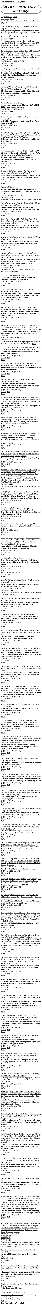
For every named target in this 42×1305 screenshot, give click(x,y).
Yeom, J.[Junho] (6, 203)
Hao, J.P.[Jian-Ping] (30, 650)
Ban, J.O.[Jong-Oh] (34, 704)
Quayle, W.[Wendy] (23, 173)
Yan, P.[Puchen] (6, 759)
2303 (8, 837)
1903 (8, 165)
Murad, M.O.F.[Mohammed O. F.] (22, 542)
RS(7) (2, 95)
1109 (8, 1278)
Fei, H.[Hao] (5, 666)
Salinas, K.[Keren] (20, 289)
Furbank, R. (4, 1252)
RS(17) (3, 1046)
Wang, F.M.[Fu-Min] (21, 53)
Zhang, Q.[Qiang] (15, 630)
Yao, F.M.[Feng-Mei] (16, 582)
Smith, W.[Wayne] (18, 476)
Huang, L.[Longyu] (7, 997)
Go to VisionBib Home (8, 2)
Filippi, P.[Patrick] (13, 436)
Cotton (12, 19)
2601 (10, 1240)
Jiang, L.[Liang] (6, 1116)
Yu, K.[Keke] (10, 915)
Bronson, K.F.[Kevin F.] (8, 89)
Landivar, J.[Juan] (14, 205)
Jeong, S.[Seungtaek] (7, 704)
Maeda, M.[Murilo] (18, 255)
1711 (8, 145)
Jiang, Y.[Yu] (25, 327)
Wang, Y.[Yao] (31, 913)
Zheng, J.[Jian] (15, 897)
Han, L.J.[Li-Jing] (6, 648)
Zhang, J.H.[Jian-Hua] (21, 997)
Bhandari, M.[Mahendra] (31, 941)
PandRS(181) (5, 588)
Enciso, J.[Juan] (13, 963)
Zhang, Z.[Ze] (32, 632)
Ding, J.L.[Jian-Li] (17, 648)
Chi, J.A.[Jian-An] (35, 1114)
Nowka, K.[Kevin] (35, 939)
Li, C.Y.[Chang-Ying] (22, 117)
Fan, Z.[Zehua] (14, 666)
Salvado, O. (18, 1250)
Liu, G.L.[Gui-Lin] (16, 614)
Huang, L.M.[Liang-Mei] (22, 27)
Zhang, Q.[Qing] (32, 494)
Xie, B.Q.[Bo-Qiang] (16, 650)
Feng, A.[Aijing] (6, 379)
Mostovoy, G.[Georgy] (20, 275)
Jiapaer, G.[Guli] (19, 51)
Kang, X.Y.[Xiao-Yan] (33, 791)
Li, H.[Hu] (8, 899)
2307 (8, 889)
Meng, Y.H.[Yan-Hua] (15, 397)
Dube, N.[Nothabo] (19, 454)
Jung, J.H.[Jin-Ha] (17, 203)
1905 (11, 267)
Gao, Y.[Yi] (4, 1178)
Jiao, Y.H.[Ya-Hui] (29, 1200)
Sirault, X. (26, 1250)
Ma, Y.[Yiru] (4, 630)
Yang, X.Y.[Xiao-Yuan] (15, 349)
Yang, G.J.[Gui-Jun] (27, 135)
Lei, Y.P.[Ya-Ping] (34, 1198)
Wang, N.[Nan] (5, 524)
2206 (8, 574)
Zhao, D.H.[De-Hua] (7, 27)
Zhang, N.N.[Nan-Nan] (8, 879)
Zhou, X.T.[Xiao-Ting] (7, 825)
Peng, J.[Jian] (9, 600)
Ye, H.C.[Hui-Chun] (7, 400)
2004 (8, 358)
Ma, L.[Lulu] (34, 630)
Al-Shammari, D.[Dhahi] (9, 434)
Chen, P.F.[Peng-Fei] (7, 508)
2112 (8, 608)
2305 (8, 853)
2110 (11, 590)
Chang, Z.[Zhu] (30, 895)
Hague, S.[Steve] (6, 476)
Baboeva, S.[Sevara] (7, 865)
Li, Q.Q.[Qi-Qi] (5, 614)
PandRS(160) (5, 338)
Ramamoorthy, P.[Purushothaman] (12, 736)
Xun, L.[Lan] (5, 580)
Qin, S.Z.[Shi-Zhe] (6, 793)
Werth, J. (18, 103)
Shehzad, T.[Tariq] (35, 329)
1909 (8, 283)
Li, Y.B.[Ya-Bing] (24, 1207)
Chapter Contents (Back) (9, 17)
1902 (8, 231)
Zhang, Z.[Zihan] (31, 1160)
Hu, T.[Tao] (4, 598)
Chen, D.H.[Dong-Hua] (17, 895)
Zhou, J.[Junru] (12, 1094)
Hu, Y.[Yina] (12, 598)
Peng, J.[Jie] (16, 845)
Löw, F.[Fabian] (27, 69)
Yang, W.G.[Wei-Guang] (13, 777)
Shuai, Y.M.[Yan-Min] (21, 859)
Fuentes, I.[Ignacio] (23, 434)
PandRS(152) (5, 265)
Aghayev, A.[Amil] (7, 979)
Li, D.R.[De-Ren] (16, 686)
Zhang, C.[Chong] (27, 1136)
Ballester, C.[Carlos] (7, 171)
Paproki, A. (4, 1250)
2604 (8, 1173)
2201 (8, 642)
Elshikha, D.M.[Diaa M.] (19, 153)
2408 (8, 974)
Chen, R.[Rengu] (26, 668)
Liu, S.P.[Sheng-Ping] (7, 1198)
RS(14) (6, 572)
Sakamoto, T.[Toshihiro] (8, 187)
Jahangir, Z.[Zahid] (34, 690)
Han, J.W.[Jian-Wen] (7, 843)
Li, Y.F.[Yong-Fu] (27, 1054)
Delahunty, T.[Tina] (22, 89)
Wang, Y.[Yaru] (5, 1207)
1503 (8, 81)
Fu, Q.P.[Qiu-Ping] (20, 223)
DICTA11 (3, 1258)
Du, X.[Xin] (11, 919)
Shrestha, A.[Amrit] (7, 740)
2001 (11, 340)
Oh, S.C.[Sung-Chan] (7, 452)
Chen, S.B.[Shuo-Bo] (7, 223)
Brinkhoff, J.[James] (20, 237)
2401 (8, 929)
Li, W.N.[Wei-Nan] (7, 995)
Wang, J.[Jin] (26, 793)
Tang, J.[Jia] (9, 494)
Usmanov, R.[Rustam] (33, 863)
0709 (11, 39)
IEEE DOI (4, 1238)
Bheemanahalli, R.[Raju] (18, 743)
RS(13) (3, 530)
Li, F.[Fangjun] (13, 1138)
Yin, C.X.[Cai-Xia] (6, 720)
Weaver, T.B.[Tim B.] (32, 538)
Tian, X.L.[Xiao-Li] (11, 1140)
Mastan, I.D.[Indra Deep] (30, 1228)
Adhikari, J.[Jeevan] (22, 329)
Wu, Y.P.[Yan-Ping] (28, 688)
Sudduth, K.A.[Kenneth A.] (9, 381)
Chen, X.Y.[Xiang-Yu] (7, 809)
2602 (8, 1128)
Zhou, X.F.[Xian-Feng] (8, 402)
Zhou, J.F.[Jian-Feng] (18, 379)
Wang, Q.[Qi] (16, 1116)
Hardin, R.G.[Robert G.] (14, 1038)
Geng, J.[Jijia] (19, 915)
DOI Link (3, 81)
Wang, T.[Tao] (15, 668)
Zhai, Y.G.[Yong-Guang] (18, 524)
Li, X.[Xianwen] (33, 221)
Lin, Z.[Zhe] (4, 558)
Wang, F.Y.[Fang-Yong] (21, 508)
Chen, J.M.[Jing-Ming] (32, 51)
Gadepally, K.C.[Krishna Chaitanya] (24, 937)
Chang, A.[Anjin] (29, 203)
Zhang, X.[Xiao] (21, 879)
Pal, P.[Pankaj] (17, 941)
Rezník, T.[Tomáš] (19, 979)
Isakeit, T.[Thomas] (15, 365)
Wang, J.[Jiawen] (6, 845)
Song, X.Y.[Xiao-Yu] (7, 133)
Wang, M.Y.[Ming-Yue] (22, 843)
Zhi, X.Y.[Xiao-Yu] (6, 1200)
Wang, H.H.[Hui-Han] (8, 722)
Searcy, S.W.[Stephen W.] (16, 959)
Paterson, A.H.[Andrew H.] (12, 327)
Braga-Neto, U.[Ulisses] (32, 959)
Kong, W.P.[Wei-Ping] (33, 400)
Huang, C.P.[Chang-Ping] (19, 632)
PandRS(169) (5, 482)
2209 (8, 769)
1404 (11, 63)
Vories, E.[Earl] (30, 379)
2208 (8, 753)
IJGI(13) (3, 987)
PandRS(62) (4, 37)
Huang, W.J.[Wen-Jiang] (21, 137)
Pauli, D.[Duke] (27, 155)
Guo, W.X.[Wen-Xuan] (28, 347)
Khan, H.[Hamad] (18, 1205)
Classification (5, 19)
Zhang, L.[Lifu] (5, 632)
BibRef (17, 47)
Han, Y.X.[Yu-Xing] (19, 400)
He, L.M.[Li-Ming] (7, 275)
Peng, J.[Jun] (32, 997)
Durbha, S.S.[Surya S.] (25, 1266)
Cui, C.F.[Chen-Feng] (21, 221)
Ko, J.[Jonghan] (6, 706)
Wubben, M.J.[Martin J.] (19, 738)
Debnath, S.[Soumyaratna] (31, 1224)
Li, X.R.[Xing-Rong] (7, 492)
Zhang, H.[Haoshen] (31, 1205)
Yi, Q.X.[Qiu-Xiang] (7, 51)
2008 (8, 428)
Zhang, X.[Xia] (29, 1178)
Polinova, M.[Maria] (7, 289)
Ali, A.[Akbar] (5, 1224)
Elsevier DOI (5, 39)
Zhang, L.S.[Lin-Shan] (22, 722)
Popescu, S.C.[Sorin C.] (8, 961)
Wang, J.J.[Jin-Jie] (30, 648)
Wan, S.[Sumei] (24, 1138)
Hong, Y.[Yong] (5, 686)
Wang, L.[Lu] (34, 827)
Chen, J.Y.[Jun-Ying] (30, 219)
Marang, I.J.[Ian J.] (7, 538)
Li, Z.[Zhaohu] (7, 921)
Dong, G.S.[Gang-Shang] (12, 1056)
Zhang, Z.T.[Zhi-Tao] (17, 219)
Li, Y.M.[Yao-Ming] (33, 861)
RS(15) (3, 835)
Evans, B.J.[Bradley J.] (8, 540)
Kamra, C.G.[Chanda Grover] (10, 1226)
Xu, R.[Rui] (33, 327)
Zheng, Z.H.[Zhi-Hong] (26, 1092)
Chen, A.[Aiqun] (35, 809)
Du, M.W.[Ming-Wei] (22, 919)
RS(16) (3, 927)
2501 (8, 1010)
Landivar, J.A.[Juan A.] (32, 1017)
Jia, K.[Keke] (23, 1158)
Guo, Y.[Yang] (17, 995)
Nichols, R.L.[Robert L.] (30, 365)
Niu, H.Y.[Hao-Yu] (18, 1015)
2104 (8, 532)
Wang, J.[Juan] (26, 777)
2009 (8, 446)
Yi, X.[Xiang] (25, 630)
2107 (8, 568)
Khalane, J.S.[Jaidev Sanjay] (29, 1226)
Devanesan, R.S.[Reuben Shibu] (11, 1228)
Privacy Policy (20, 2)
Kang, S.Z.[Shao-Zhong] (8, 761)
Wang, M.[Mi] (27, 686)
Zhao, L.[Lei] (25, 939)
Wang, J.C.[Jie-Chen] (22, 1114)
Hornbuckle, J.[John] (21, 171)
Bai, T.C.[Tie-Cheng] (31, 881)
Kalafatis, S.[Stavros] (27, 935)
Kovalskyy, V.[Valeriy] (29, 349)
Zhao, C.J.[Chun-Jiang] (13, 135)
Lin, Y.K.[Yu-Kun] (6, 347)
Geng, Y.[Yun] (14, 404)
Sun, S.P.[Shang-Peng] (8, 117)
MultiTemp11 (5, 1276)
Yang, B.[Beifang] (33, 1196)
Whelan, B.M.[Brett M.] (23, 540)
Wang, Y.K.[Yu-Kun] (7, 913)
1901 (8, 213)
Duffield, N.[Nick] (22, 1019)
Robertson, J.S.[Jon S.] (8, 329)
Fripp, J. (11, 1250)
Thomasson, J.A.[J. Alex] (21, 363)
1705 (8, 127)
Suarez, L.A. (4, 103)
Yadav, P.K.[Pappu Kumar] (9, 957)
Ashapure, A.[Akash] (7, 253)
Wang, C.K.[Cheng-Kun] (27, 666)
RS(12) (3, 356)
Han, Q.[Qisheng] (17, 759)
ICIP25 (3, 1236)
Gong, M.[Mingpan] (11, 1096)
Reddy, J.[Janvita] (6, 1015)
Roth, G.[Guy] (19, 544)
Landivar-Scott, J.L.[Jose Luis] (10, 939)
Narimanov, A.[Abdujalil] (17, 863)
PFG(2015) (4, 79)
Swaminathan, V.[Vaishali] (9, 1035)
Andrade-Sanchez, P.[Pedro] (13, 155)
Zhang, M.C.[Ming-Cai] (25, 917)
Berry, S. (32, 1250)
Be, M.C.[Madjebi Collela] (9, 1196)
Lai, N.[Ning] (25, 1056)
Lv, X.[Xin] (16, 720)
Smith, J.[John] (11, 173)
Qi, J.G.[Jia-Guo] (10, 29)
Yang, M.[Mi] (5, 791)
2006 (8, 392)
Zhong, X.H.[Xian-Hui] (8, 1114)
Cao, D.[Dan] (27, 580)
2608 (8, 1217)
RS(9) (2, 125)
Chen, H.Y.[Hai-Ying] (7, 221)
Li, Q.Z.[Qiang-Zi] (30, 915)
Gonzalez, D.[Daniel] (7, 456)
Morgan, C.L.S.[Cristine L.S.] (23, 1074)
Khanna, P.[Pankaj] (31, 1230)
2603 (8, 1152)
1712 (8, 181)
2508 (8, 1068)
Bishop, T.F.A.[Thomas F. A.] (29, 436)
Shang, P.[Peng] (32, 879)
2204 (8, 699)
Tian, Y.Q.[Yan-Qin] (20, 494)
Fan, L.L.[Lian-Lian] (20, 861)
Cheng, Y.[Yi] (17, 1054)
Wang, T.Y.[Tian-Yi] (7, 363)
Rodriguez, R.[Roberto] (23, 961)
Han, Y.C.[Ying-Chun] (21, 1198)
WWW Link (4, 1240)
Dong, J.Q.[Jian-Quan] (24, 598)
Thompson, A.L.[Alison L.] (9, 151)
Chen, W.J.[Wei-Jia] (29, 614)
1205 (8, 1260)
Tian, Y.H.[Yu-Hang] (7, 859)
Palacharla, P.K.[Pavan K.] (9, 1266)
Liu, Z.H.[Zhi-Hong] (19, 1160)
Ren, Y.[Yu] (4, 397)
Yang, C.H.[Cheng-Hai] (21, 133)
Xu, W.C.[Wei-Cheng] (22, 775)
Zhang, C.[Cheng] (23, 1094)
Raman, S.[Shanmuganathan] (10, 1232)
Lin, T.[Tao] (14, 1207)
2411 (8, 990)
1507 (8, 97)
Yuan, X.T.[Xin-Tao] (12, 881)
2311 (8, 907)
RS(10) (3, 211)
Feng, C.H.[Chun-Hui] (28, 845)
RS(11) (3, 163)
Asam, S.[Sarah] (16, 69)
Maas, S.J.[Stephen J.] (30, 87)
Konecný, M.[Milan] (32, 979)
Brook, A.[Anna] (14, 291)
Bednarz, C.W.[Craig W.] (8, 1019)
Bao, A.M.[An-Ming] (7, 53)
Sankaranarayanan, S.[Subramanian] (12, 1230)
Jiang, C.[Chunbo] (6, 1054)
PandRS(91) (4, 61)
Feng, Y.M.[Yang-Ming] (31, 759)
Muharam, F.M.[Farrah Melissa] (11, 87)
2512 (8, 1108)
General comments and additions (12, 1295)
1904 (8, 247)
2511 (8, 1086)
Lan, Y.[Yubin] (36, 777)
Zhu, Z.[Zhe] (16, 347)
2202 (8, 681)
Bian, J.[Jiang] (5, 219)
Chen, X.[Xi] (4, 863)
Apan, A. (12, 103)
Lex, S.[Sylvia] (5, 69)
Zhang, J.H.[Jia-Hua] (16, 580)
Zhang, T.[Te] (8, 1136)
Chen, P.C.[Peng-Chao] (8, 775)
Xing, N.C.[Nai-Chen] (30, 402)
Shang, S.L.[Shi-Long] (15, 1202)
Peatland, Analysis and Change (11, 1288)
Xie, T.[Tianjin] (10, 690)
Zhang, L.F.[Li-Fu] (32, 524)
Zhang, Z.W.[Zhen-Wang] (22, 1134)
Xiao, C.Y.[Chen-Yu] (20, 913)
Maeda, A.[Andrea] (32, 255)
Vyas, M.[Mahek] (16, 1224)
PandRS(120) (5, 109)
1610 (11, 111)
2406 (8, 951)
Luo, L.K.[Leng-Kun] (14, 688)
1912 (8, 320)
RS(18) (3, 1126)
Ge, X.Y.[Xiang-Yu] (6, 1160)
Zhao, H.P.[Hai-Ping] (27, 897)
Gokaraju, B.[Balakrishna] (16, 1268)
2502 (8, 1048)
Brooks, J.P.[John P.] (34, 738)
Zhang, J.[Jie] (13, 917)
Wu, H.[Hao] (9, 861)
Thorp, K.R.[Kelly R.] (24, 151)
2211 (8, 803)
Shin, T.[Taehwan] (21, 704)
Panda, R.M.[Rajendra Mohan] (24, 740)
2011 (11, 484)
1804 (11, 197)
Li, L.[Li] (21, 881)
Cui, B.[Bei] (19, 402)
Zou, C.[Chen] (5, 895)
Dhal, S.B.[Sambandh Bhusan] (10, 935)
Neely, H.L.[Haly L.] (7, 1074)
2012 (8, 518)
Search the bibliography (9, 1299)
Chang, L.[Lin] (25, 1116)
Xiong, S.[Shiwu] (17, 1200)
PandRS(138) (5, 195)
